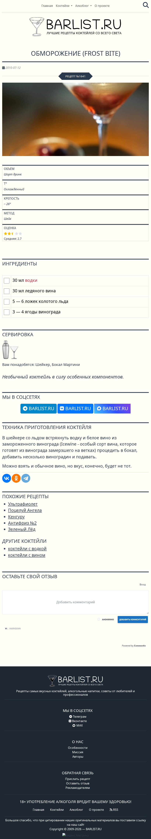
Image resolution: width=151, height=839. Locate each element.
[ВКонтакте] (6, 478)
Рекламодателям (78, 788)
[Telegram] (25, 478)
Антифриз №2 (22, 523)
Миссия (77, 752)
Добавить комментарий (132, 619)
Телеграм (79, 717)
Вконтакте (79, 721)
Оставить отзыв (77, 783)
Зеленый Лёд (21, 529)
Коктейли (57, 810)
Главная (38, 810)
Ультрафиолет (23, 504)
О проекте (96, 810)
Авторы (77, 757)
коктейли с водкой (27, 548)
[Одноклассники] (16, 478)
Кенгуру (16, 517)
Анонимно (108, 619)
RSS (115, 810)
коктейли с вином (26, 555)
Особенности (77, 748)
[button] (64, 5)
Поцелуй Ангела (25, 510)
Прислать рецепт (77, 779)
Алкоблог (76, 810)
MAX (79, 725)
